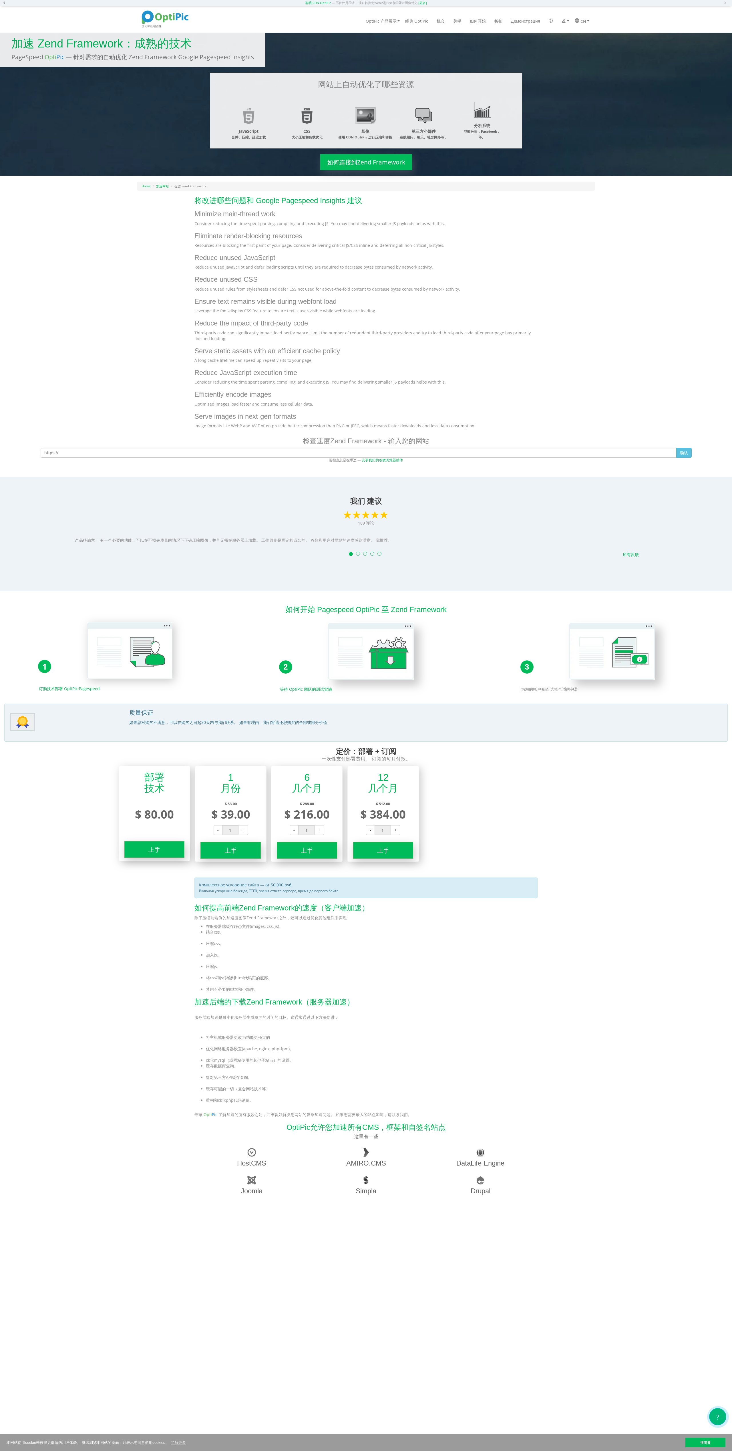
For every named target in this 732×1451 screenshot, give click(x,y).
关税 (457, 21)
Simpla (366, 1191)
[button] (5, 3)
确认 (684, 452)
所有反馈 (631, 554)
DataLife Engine (480, 1163)
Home (146, 186)
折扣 (498, 21)
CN (582, 21)
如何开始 (478, 21)
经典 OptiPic (416, 21)
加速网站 (162, 186)
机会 (441, 21)
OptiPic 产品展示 (381, 21)
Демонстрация (525, 21)
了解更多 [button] (178, 1442)
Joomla (251, 1191)
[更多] (422, 3)
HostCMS (251, 1163)
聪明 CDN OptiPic (318, 3)
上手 (154, 849)
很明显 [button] (705, 1442)
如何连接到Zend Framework (366, 162)
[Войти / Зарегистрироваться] (563, 21)
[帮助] (550, 21)
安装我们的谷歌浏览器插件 (382, 460)
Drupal (480, 1191)
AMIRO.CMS (366, 1163)
